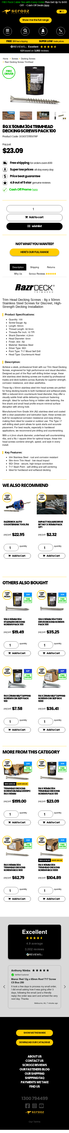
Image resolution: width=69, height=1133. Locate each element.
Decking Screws (28, 58)
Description (18, 267)
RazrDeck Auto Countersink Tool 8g (16, 523)
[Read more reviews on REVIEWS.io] (34, 954)
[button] (4, 987)
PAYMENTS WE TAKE (34, 1082)
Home (5, 58)
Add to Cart (18, 556)
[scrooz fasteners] (15, 11)
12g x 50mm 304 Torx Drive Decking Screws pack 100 (51, 622)
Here (46, 5)
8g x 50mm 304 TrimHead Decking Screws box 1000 (49, 867)
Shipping (34, 267)
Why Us (18, 273)
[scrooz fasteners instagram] (34, 1105)
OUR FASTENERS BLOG (34, 1069)
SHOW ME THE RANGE (35, 1033)
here (35, 189)
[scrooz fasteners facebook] (27, 1105)
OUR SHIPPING (34, 1073)
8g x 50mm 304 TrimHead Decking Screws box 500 (14, 867)
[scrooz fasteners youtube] (41, 1105)
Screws (15, 58)
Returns (51, 267)
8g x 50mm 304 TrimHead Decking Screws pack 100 (49, 791)
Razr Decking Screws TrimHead (19, 62)
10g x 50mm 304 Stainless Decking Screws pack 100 (14, 622)
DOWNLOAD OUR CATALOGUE (34, 1042)
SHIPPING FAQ (34, 1078)
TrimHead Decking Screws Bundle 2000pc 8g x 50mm (17, 791)
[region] (34, 986)
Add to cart (35, 217)
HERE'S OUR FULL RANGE (34, 252)
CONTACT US (34, 1060)
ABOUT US (35, 1056)
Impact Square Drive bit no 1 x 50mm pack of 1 (50, 524)
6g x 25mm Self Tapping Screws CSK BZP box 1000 (51, 698)
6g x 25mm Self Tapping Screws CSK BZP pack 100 (17, 698)
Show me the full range (35, 20)
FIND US (34, 1086)
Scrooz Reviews (37, 273)
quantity (23, 546)
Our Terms (34, 1122)
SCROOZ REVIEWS (34, 1065)
